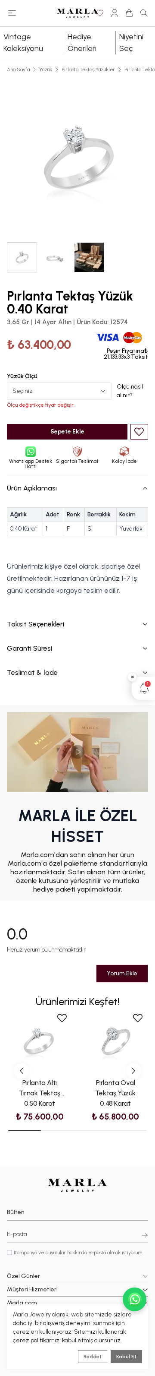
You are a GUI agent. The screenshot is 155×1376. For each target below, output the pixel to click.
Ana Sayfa (18, 69)
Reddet (93, 1357)
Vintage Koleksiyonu (23, 42)
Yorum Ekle (122, 973)
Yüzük (45, 69)
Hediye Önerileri (82, 42)
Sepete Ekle (67, 431)
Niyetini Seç (131, 42)
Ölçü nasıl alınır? (130, 391)
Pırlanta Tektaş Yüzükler (88, 69)
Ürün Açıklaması (32, 488)
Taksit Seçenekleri (35, 624)
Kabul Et (126, 1357)
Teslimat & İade (32, 672)
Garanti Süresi (29, 648)
